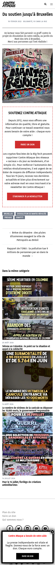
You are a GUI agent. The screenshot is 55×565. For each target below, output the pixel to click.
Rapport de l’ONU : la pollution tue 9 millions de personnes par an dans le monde (27, 252)
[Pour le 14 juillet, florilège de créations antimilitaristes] (27, 443)
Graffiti (19, 217)
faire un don (28, 144)
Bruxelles (8, 214)
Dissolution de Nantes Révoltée (31, 214)
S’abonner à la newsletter (27, 196)
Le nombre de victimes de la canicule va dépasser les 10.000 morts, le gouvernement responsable (27, 409)
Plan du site (8, 512)
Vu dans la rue (40, 21)
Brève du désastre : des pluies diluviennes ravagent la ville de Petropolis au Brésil (28, 236)
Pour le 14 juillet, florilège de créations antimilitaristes (21, 483)
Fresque (8, 217)
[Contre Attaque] (9, 4)
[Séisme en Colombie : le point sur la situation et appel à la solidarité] (27, 307)
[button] (45, 4)
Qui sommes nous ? (12, 519)
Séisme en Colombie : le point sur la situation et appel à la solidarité (26, 348)
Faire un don (9, 516)
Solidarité (27, 21)
